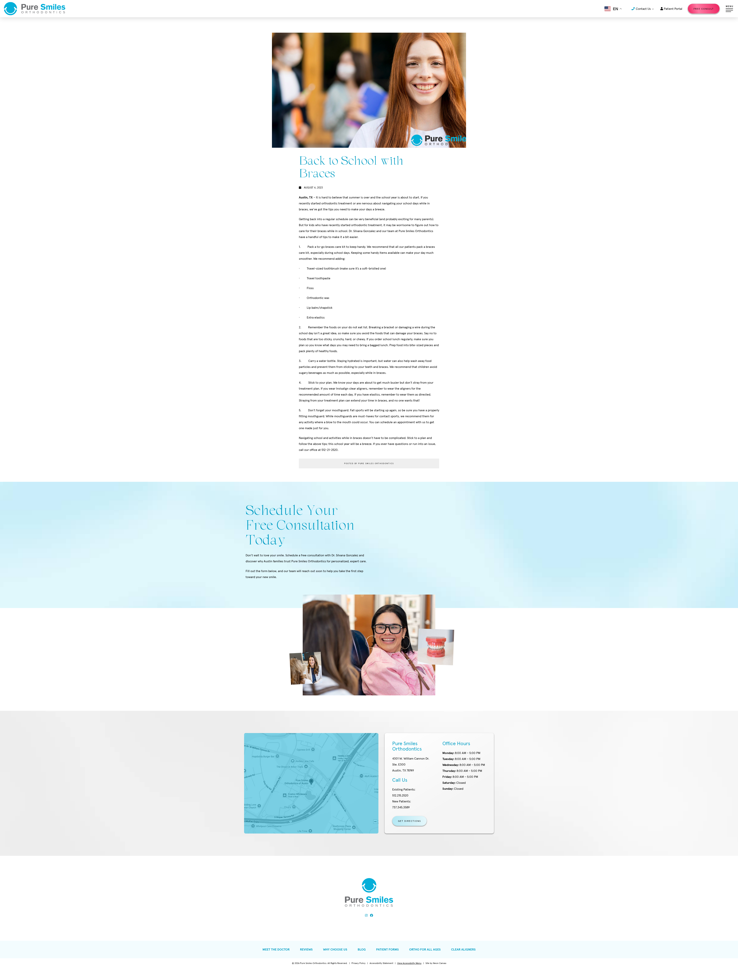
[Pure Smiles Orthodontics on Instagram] (366, 915)
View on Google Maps (311, 783)
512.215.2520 (403, 792)
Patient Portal (672, 9)
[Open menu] (729, 8)
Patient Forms (387, 949)
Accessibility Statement (381, 963)
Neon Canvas (439, 963)
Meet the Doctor (276, 949)
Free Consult (704, 8)
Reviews (306, 949)
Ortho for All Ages (425, 949)
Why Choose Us (335, 949)
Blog (362, 949)
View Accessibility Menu (409, 963)
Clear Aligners (463, 949)
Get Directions (409, 821)
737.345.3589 (401, 804)
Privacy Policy (359, 963)
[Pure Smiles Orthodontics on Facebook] (371, 915)
